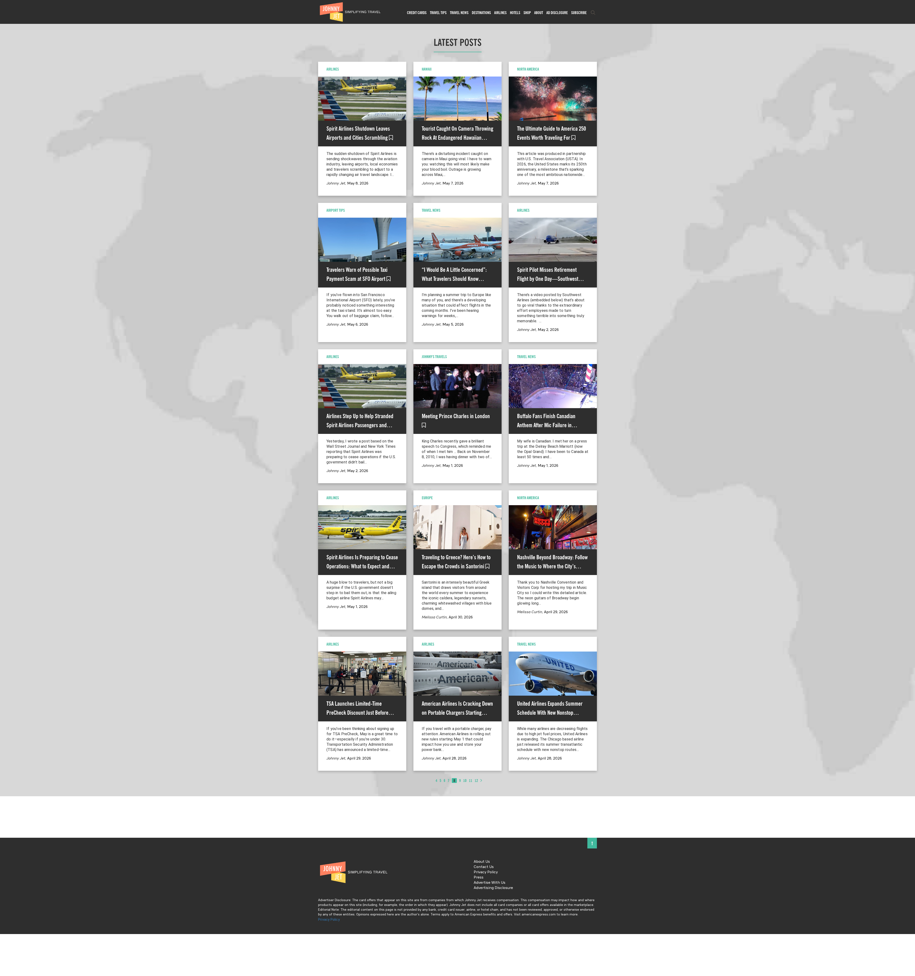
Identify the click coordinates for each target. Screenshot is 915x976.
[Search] (593, 12)
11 (470, 780)
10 (465, 780)
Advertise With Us (489, 883)
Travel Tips (438, 12)
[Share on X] (5, 482)
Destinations (481, 12)
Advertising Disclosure (493, 888)
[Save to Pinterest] (5, 493)
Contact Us (484, 867)
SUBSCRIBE (579, 12)
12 (476, 780)
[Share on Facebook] (5, 472)
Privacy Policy (486, 872)
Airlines (500, 12)
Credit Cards (417, 12)
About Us (482, 862)
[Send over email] (5, 504)
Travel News (459, 12)
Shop (527, 12)
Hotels (515, 12)
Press (478, 877)
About (538, 12)
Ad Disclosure (557, 12)
